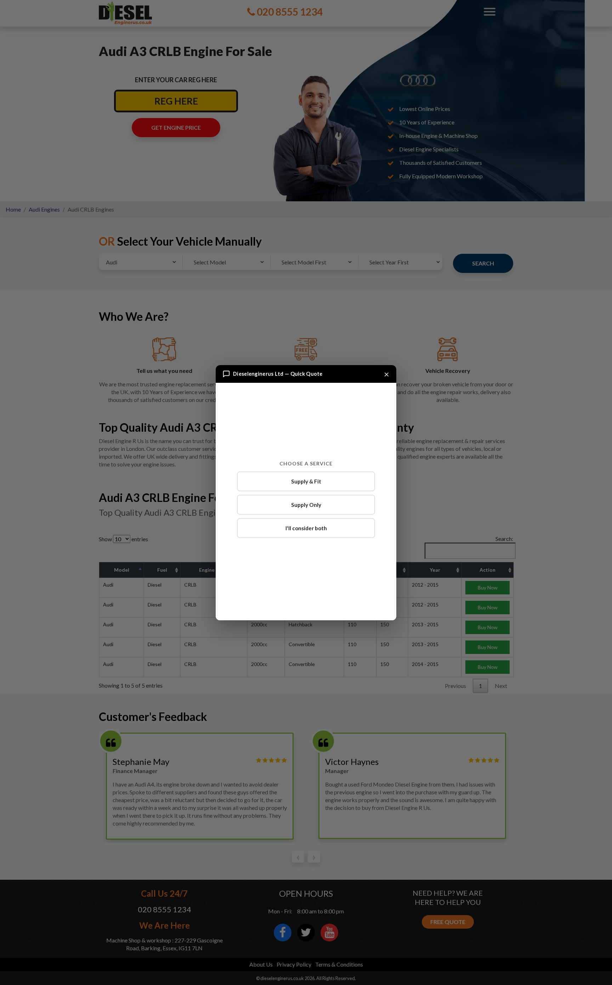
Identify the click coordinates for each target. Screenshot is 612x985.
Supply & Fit (306, 481)
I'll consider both (306, 528)
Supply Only (306, 505)
